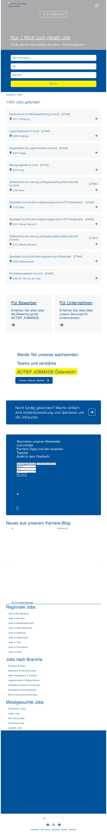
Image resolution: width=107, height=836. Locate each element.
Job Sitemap (21, 754)
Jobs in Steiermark (18, 638)
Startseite (10, 95)
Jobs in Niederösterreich (21, 623)
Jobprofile (20, 750)
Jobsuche (18, 732)
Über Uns (18, 787)
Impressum (56, 829)
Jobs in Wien (15, 652)
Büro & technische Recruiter (23, 695)
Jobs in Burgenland (18, 614)
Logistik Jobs (15, 728)
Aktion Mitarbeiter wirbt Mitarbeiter (34, 772)
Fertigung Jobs (16, 723)
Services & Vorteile (25, 764)
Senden (21, 474)
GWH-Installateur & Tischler (22, 676)
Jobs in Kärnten (16, 618)
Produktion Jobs (16, 709)
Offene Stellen (22, 737)
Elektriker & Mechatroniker (22, 671)
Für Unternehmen (23, 777)
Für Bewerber (21, 759)
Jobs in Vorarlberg (18, 647)
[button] (40, 508)
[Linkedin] (59, 824)
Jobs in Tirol (14, 642)
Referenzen (21, 768)
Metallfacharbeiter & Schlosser (24, 685)
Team (18, 797)
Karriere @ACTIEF (24, 746)
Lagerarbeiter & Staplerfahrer (24, 680)
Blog (14, 801)
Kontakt (64, 829)
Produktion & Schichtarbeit (22, 690)
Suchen (53, 84)
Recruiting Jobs (16, 718)
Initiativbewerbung (25, 741)
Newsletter (72, 829)
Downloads (35, 829)
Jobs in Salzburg (17, 633)
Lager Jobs (14, 714)
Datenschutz (45, 829)
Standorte (18, 809)
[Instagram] (53, 824)
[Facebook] (47, 824)
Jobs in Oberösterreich (20, 628)
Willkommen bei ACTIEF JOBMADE (33, 792)
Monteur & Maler (17, 666)
